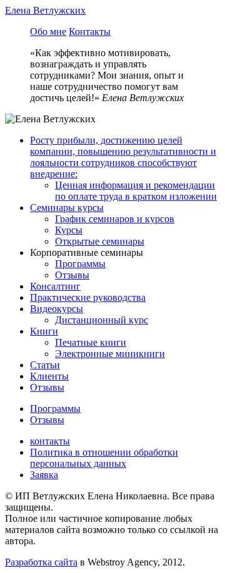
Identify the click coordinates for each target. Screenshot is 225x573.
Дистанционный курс (101, 320)
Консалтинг (55, 286)
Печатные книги (90, 342)
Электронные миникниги (110, 353)
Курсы (68, 230)
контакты (50, 441)
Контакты (90, 31)
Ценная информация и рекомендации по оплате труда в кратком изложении (136, 191)
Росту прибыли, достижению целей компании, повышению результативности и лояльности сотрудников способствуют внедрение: (123, 157)
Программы (80, 263)
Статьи (45, 365)
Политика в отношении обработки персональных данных (104, 458)
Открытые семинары (99, 241)
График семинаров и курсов (114, 218)
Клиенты (49, 376)
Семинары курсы (67, 207)
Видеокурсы (56, 308)
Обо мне (48, 31)
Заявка (44, 474)
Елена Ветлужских (45, 10)
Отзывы (72, 275)
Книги (44, 331)
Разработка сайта (41, 562)
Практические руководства (88, 297)
